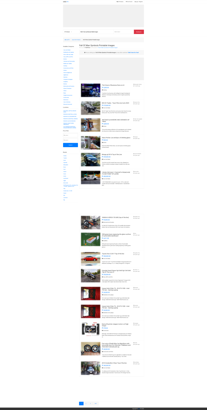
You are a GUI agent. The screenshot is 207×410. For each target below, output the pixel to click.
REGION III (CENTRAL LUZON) (70, 114)
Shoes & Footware (67, 88)
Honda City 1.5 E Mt (67, 190)
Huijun (64, 193)
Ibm (64, 195)
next (96, 403)
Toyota (65, 158)
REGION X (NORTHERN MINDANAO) (68, 124)
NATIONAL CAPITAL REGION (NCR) (69, 111)
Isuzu (64, 173)
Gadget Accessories (67, 95)
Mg (64, 199)
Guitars (65, 70)
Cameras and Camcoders (69, 61)
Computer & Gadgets (68, 79)
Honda (64, 155)
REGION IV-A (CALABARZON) (69, 116)
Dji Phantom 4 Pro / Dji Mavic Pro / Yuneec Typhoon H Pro (70, 186)
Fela (64, 188)
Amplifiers (65, 81)
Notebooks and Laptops (68, 52)
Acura (64, 176)
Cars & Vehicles (66, 102)
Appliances (65, 74)
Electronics (65, 99)
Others (64, 90)
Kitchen (65, 59)
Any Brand (65, 178)
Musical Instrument (67, 104)
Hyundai (65, 162)
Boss (64, 167)
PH (65, 2)
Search (139, 32)
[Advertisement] (103, 16)
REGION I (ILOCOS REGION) (69, 121)
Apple (64, 180)
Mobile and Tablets (67, 63)
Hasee (64, 171)
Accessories (66, 97)
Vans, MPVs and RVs (68, 56)
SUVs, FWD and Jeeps (68, 54)
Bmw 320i (65, 183)
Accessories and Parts (68, 68)
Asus (64, 160)
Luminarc (65, 197)
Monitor (65, 84)
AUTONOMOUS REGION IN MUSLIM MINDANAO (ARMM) (69, 127)
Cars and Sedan (67, 50)
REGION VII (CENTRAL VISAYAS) (70, 118)
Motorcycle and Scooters (68, 86)
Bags (64, 93)
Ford (64, 169)
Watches (65, 77)
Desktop (65, 65)
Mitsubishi (65, 164)
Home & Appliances (67, 72)
